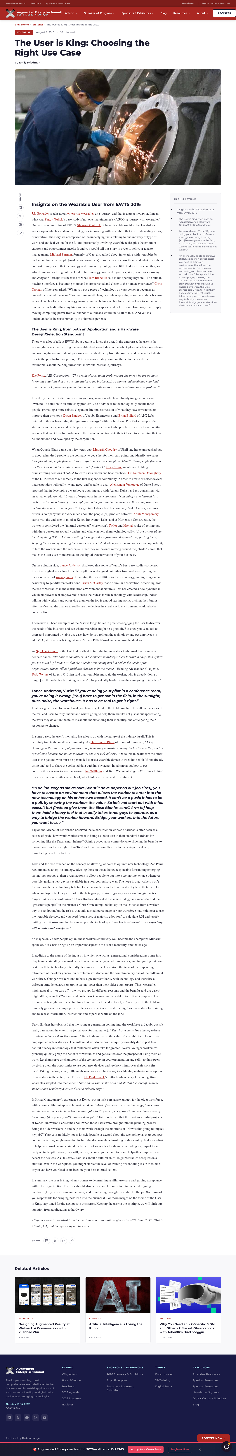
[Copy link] (20, 233)
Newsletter (188, 3)
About (201, 13)
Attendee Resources (206, 1374)
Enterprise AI (164, 1374)
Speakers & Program (98, 13)
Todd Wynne (40, 674)
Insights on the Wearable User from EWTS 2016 (195, 211)
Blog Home (22, 24)
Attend (69, 13)
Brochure (36, 3)
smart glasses (64, 577)
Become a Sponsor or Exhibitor (121, 1388)
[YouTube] (44, 1417)
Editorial (37, 24)
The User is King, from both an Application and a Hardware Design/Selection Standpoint (196, 222)
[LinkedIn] (9, 1417)
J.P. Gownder (40, 213)
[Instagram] (35, 1417)
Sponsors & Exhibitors (136, 13)
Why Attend (70, 1374)
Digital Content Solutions (216, 3)
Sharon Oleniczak (89, 225)
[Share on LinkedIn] (20, 207)
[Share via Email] (20, 224)
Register (67, 1404)
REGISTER (224, 13)
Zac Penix (38, 375)
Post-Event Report (16, 3)
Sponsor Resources (205, 1386)
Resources (180, 13)
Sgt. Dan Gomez (47, 651)
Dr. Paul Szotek (94, 1077)
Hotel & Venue (71, 1380)
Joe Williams (93, 771)
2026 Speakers (71, 1398)
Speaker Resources (205, 1380)
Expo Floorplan (117, 1380)
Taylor (113, 525)
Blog (163, 13)
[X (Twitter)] (18, 1417)
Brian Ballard (127, 415)
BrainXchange (31, 1438)
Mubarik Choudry (105, 449)
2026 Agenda (70, 1392)
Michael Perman (61, 254)
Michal (128, 525)
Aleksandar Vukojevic (124, 484)
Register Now (180, 1449)
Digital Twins (164, 1386)
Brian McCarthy (92, 582)
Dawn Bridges (72, 415)
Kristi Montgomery (146, 513)
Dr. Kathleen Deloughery (144, 473)
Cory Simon (114, 467)
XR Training (162, 1380)
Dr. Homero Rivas (102, 742)
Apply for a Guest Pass (58, 3)
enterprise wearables (80, 213)
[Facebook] (27, 1417)
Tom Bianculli (97, 277)
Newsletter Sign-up (206, 1392)
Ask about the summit (226, 1446)
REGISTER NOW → (214, 1438)
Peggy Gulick (54, 219)
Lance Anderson (70, 565)
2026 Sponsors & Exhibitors (125, 1374)
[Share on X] (20, 216)
